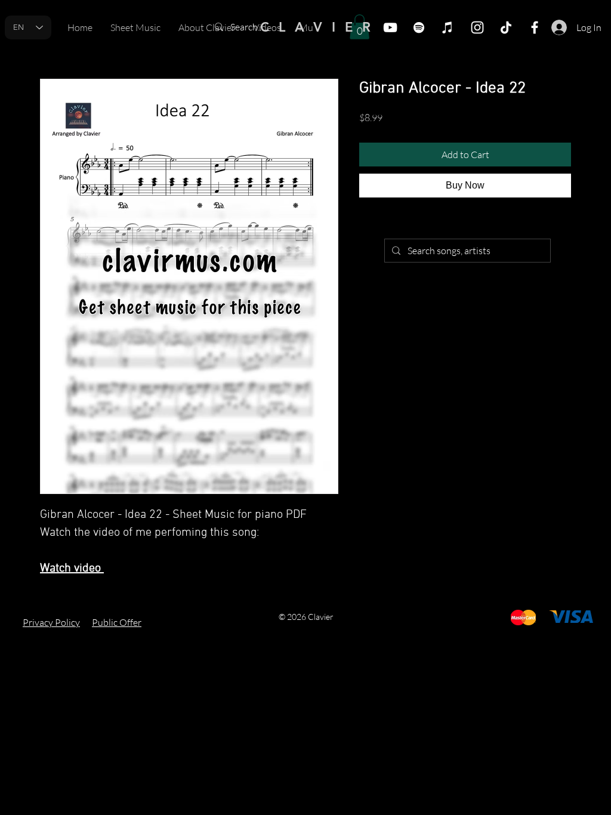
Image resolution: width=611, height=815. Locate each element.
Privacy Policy (51, 622)
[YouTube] (390, 27)
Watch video (72, 568)
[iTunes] (447, 27)
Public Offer (116, 622)
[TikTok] (506, 27)
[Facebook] (534, 27)
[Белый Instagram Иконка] (477, 27)
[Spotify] (419, 27)
